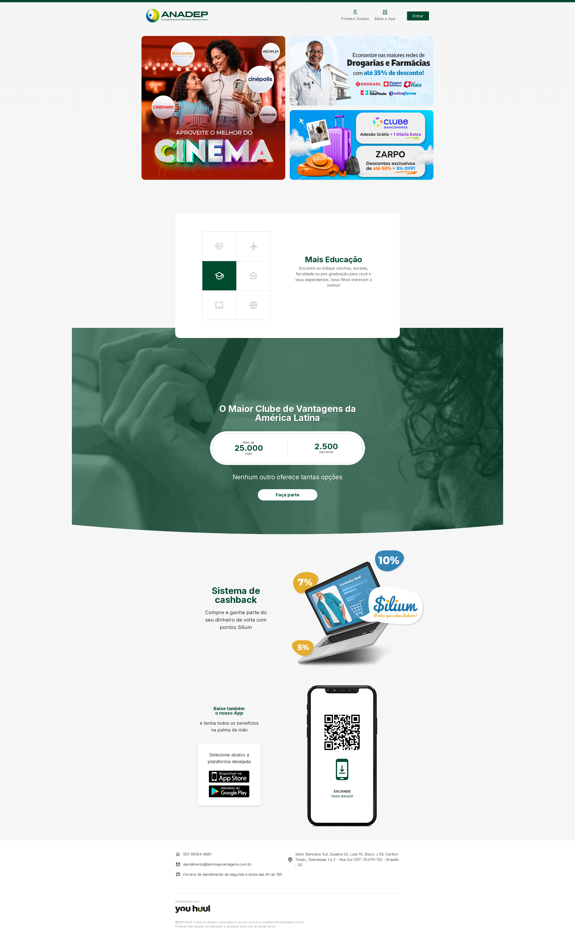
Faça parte (287, 495)
